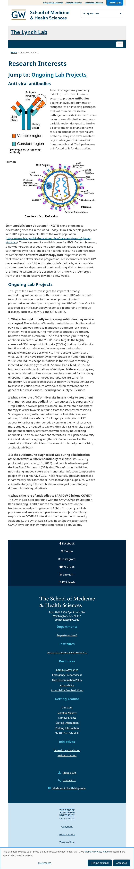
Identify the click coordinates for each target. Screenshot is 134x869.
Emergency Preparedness (67, 674)
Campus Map (65, 712)
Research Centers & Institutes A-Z (67, 652)
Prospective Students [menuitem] (53, 2)
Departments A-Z (67, 635)
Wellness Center (67, 755)
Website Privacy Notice (97, 851)
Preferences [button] (44, 862)
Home (14, 52)
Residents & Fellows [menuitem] (94, 2)
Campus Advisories (67, 669)
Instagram (68, 559)
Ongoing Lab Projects (59, 74)
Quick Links (93, 13)
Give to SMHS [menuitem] (115, 2)
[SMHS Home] (42, 15)
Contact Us (69, 780)
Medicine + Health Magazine (69, 788)
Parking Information (67, 728)
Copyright (67, 826)
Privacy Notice (67, 834)
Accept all (121, 862)
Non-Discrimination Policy (67, 680)
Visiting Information (67, 722)
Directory (67, 707)
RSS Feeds (68, 582)
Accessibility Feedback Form (67, 690)
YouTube (69, 567)
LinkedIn (68, 574)
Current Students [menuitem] (74, 2)
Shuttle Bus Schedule (67, 733)
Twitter (68, 551)
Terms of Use (67, 842)
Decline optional (100, 862)
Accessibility (67, 685)
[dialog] (67, 858)
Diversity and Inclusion (67, 750)
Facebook (68, 543)
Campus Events (67, 717)
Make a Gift (69, 772)
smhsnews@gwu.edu (67, 619)
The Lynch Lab (29, 32)
